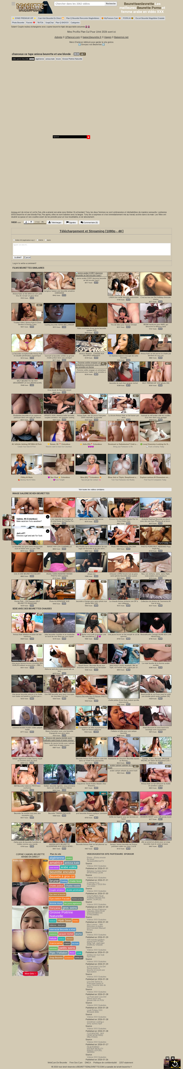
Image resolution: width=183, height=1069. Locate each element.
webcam (79, 957)
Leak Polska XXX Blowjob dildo (94, 1011)
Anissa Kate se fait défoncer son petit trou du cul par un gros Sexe (27, 295)
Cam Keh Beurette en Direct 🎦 (51, 18)
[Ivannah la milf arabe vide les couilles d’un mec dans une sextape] (156, 404)
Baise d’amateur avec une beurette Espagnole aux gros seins (59, 732)
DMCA (40, 240)
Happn (107, 37)
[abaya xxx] (91, 562)
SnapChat (49, 22)
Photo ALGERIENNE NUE (59, 601)
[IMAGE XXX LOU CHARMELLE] (59, 535)
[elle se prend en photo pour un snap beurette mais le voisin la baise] (156, 831)
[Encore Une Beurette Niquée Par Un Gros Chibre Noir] (123, 507)
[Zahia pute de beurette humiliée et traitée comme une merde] (27, 831)
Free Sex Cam (76, 1063)
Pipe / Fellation (58, 952)
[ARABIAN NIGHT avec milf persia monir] (156, 803)
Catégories (75, 22)
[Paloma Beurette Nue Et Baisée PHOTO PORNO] (91, 685)
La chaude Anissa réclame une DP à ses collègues (123, 602)
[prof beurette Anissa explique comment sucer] (91, 801)
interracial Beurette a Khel (62, 929)
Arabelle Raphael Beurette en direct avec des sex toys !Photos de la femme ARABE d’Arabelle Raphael (155, 520)
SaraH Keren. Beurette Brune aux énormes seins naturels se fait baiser (91, 666)
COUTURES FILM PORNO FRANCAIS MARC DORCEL (96, 898)
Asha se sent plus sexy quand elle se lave (59, 670)
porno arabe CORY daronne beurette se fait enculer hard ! (91, 279)
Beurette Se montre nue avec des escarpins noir (27, 814)
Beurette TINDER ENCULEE (59, 813)
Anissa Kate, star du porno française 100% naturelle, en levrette (91, 416)
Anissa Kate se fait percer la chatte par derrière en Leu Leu (156, 354)
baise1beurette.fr (92, 37)
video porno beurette (22, 59)
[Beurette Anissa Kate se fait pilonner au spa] (91, 832)
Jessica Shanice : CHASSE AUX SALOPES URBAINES (91, 354)
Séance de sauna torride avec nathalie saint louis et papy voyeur (59, 744)
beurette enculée (62, 872)
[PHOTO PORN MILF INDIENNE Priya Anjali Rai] (156, 535)
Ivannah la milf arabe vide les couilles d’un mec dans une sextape (155, 416)
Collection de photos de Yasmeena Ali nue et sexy (156, 602)
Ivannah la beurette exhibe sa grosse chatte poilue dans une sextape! (59, 357)
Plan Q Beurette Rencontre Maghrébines (82, 18)
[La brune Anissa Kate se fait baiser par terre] (123, 404)
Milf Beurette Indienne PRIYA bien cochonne (27, 787)
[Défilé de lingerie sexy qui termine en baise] (123, 803)
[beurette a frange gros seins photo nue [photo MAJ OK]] (91, 589)
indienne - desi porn (57, 925)
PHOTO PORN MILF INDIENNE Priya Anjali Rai (156, 548)
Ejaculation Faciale (60, 898)
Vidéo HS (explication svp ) (25, 240)
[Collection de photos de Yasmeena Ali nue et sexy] (156, 589)
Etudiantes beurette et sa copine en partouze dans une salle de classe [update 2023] (27, 416)
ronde (79, 953)
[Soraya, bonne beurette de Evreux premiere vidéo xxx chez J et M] (123, 832)
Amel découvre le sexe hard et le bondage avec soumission (156, 728)
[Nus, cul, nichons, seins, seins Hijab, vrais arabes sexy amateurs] (156, 562)
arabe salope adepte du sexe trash (123, 771)
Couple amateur (57, 890)
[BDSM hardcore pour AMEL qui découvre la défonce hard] (156, 313)
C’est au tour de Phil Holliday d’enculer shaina (156, 298)
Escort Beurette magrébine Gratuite (150, 18)
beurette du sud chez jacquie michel (123, 383)
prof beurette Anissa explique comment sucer (91, 814)
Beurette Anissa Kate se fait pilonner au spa (91, 845)
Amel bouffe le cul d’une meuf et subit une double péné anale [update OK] (156, 695)
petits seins (67, 948)
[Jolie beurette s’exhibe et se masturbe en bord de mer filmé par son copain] (59, 623)
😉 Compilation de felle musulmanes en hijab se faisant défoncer (91, 728)
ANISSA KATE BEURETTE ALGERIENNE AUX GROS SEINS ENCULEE (59, 845)
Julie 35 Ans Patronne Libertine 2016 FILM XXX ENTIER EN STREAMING (96, 912)
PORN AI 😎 (128, 18)
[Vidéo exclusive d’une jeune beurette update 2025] (91, 315)
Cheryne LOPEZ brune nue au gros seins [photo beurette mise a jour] (124, 575)
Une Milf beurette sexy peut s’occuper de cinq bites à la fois (59, 695)
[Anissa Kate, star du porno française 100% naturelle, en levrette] (91, 404)
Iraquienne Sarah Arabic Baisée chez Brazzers (91, 785)
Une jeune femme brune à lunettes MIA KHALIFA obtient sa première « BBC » (27, 664)
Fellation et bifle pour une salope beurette (124, 732)
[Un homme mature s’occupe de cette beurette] (123, 344)
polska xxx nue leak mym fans (95, 956)
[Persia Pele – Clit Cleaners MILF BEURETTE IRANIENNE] (27, 589)
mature (67, 943)
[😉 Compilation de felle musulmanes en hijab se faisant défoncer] (91, 716)
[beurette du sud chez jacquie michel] (123, 371)
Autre (49, 240)
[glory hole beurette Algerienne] (91, 507)
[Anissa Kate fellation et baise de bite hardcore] (27, 623)
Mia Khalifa (75, 943)
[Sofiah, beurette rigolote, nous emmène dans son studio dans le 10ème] (59, 774)
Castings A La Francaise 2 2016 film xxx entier (96, 884)
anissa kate (50, 59)
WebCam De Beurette (57, 1063)
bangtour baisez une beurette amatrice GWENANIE (59, 292)
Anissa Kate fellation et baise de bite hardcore (27, 635)
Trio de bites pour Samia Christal (124, 325)
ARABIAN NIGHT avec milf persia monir (155, 817)
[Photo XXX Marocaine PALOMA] (123, 535)
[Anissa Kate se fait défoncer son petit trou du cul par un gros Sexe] (27, 282)
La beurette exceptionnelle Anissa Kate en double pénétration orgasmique (27, 355)
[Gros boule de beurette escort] (59, 375)
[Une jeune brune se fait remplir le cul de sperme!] (123, 623)
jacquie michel (66, 934)
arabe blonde (54, 868)
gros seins (70, 907)
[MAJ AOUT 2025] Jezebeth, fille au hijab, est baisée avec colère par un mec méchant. (124, 666)
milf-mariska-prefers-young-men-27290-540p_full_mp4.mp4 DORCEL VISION (96, 942)
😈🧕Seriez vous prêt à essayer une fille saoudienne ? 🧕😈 (91, 635)
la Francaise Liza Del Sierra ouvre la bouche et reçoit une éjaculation (96, 969)
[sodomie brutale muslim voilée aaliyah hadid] (27, 716)
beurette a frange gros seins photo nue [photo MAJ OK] (91, 602)
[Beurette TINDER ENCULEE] (59, 801)
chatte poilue (56, 885)
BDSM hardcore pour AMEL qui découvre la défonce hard (156, 325)
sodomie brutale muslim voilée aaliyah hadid (27, 728)
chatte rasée (72, 885)
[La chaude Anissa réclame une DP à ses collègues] (123, 589)
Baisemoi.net (121, 37)
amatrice (56, 863)
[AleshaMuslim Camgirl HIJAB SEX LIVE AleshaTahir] (156, 623)
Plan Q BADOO (62, 22)
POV (72, 952)
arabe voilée (69, 867)
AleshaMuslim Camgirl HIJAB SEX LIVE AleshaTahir (155, 635)
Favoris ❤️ (30, 22)
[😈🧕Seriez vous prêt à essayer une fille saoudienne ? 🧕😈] (91, 623)
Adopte (58, 37)
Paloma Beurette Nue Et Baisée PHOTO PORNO (91, 697)
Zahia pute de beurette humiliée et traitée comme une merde (27, 843)
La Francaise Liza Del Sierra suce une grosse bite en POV (96, 998)
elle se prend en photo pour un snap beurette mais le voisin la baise (155, 843)
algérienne (40, 59)
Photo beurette (18, 22)
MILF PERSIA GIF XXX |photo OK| (155, 383)
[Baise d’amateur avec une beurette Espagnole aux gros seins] (59, 717)
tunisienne (69, 958)
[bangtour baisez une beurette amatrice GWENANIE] (59, 280)
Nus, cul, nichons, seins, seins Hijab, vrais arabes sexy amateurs (155, 575)
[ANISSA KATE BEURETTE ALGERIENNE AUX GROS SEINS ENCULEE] (59, 832)
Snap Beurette (56, 957)
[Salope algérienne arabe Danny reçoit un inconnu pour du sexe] (27, 747)
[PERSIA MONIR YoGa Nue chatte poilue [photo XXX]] (27, 507)
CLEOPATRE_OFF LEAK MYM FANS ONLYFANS (95, 1035)
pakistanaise (53, 948)
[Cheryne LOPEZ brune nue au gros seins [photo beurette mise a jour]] (123, 562)
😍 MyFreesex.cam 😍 (111, 18)
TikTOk (40, 22)
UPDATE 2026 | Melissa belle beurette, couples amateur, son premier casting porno (59, 416)
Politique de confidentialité (105, 1063)
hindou (75, 921)
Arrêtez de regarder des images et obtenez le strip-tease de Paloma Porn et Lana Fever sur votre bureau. (59, 520)
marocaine (56, 943)
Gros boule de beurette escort (59, 390)
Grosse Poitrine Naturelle (72, 59)
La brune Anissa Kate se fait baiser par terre (123, 416)
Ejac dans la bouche (57, 894)
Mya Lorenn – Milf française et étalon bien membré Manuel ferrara (96, 927)
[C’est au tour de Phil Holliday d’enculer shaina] (156, 284)
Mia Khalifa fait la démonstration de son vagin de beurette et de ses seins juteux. (91, 548)
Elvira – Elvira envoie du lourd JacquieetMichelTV (96, 859)
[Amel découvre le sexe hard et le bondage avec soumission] (156, 716)
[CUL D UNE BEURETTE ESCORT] (27, 562)
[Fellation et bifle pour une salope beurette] (123, 717)
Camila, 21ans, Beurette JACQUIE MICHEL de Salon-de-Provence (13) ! (155, 760)
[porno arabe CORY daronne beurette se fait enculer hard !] (91, 274)
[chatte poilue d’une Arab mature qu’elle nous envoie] (123, 686)
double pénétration (74, 890)
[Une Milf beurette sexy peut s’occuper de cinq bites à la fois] (59, 684)
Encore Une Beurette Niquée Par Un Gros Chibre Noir (123, 520)
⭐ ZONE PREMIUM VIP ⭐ (24, 18)
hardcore (53, 921)
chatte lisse (75, 881)
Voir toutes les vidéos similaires (91, 489)
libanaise (70, 939)
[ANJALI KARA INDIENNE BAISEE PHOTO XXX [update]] (59, 562)
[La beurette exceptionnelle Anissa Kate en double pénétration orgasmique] (27, 343)
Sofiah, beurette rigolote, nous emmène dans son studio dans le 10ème (59, 787)
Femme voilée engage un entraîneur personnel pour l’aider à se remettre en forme (91, 371)
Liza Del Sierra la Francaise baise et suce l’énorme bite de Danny (96, 984)
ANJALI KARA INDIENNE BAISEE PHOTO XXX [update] (59, 575)
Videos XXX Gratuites (96, 866)
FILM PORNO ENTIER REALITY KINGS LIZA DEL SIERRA (95, 1049)
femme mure (56, 903)
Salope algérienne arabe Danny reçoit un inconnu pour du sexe (27, 760)
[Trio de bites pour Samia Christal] (123, 313)
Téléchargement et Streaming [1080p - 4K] (91, 231)
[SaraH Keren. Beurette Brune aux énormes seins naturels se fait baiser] (91, 654)
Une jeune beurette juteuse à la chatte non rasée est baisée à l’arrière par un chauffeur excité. (27, 695)
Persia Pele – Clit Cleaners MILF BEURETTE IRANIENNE (27, 602)
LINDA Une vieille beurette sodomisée (124, 297)
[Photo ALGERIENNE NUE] (59, 589)
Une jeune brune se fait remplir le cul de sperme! (123, 635)
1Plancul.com (72, 37)
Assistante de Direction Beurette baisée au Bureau (123, 760)
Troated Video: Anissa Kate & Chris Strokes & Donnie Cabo (27, 323)
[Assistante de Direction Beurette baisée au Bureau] (123, 747)
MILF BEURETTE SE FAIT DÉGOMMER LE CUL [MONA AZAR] (27, 382)
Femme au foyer (77, 899)
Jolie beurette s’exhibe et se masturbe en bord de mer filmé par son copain (59, 635)
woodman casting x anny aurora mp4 (95, 1023)
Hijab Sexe (64, 920)
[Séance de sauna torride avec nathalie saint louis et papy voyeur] (59, 739)
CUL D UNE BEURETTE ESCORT (27, 574)
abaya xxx (91, 574)
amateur (69, 858)
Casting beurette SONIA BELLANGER (59, 325)
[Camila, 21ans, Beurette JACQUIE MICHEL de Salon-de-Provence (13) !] (156, 747)
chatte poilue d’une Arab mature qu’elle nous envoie (123, 701)
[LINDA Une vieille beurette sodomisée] (123, 284)
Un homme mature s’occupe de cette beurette (123, 357)
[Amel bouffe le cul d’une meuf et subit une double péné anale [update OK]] (156, 683)
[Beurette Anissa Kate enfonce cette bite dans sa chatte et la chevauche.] (91, 747)
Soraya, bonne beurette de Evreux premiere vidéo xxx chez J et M (123, 845)
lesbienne (61, 939)
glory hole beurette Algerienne (91, 519)
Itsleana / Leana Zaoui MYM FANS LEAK (97, 872)
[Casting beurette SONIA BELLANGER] (59, 313)
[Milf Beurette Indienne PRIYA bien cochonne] (27, 774)
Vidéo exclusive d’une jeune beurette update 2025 (91, 329)
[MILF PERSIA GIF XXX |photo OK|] (156, 371)
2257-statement (126, 1063)
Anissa (14, 212)
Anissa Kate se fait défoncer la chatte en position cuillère (155, 785)
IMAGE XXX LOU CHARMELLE (59, 547)
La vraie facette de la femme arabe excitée (156, 664)
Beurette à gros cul (62, 876)
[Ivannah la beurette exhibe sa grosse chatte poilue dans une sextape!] (59, 344)
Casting (64, 881)
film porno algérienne (72, 903)
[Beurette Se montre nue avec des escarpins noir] (27, 801)
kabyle (53, 938)
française (55, 908)
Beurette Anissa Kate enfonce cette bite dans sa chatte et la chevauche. (91, 760)
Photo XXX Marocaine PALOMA (123, 547)
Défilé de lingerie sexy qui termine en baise (123, 818)
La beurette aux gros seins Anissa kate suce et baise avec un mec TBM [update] (27, 548)
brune (58, 59)
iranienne (53, 934)
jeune (78, 933)
